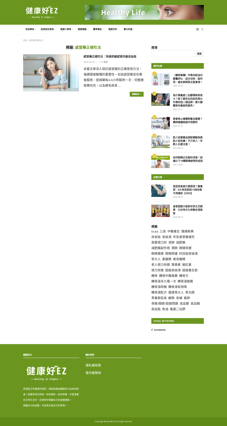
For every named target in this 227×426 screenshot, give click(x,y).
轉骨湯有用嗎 (177, 287)
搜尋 (154, 47)
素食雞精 (179, 259)
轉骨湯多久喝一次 (163, 281)
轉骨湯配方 (159, 292)
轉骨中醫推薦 (168, 276)
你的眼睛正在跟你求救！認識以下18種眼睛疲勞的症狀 (188, 159)
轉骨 (154, 276)
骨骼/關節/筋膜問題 (164, 303)
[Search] (202, 29)
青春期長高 (159, 298)
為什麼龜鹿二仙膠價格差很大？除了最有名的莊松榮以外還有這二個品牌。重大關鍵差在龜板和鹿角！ (188, 100)
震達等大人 (176, 292)
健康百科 (112, 29)
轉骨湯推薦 (185, 281)
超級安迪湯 (173, 270)
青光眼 (190, 292)
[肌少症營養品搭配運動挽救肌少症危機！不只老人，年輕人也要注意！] (160, 142)
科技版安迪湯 (188, 253)
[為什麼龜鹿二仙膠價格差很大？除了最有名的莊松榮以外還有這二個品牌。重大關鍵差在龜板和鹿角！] (160, 99)
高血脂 (156, 309)
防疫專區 (29, 29)
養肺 (187, 298)
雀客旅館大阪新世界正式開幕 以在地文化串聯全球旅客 (188, 210)
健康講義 (82, 29)
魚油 (165, 309)
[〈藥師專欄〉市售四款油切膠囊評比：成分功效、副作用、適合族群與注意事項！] (160, 79)
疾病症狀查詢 (47, 29)
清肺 (171, 242)
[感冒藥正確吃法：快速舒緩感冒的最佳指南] (51, 72)
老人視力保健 (160, 265)
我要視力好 (159, 242)
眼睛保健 (185, 248)
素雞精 (166, 259)
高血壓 (184, 303)
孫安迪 (156, 237)
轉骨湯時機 (159, 287)
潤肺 (174, 248)
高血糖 (195, 303)
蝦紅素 (186, 265)
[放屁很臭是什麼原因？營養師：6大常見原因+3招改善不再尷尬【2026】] (160, 191)
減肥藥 (180, 242)
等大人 (156, 259)
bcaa (154, 231)
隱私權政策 (93, 365)
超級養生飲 (190, 270)
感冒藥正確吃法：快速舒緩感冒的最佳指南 (110, 56)
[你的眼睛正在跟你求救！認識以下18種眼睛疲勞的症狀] (160, 162)
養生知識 (128, 29)
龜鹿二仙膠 (177, 309)
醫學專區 (97, 29)
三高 (163, 231)
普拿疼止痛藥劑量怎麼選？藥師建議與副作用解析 (188, 120)
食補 (179, 298)
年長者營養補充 (184, 237)
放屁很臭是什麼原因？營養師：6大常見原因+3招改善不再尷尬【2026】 (188, 190)
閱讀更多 (135, 94)
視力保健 (157, 270)
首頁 (25, 40)
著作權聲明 (93, 373)
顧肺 (171, 298)
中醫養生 (173, 231)
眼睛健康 (157, 253)
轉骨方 (183, 276)
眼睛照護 (171, 253)
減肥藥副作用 (160, 248)
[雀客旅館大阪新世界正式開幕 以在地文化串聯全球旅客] (160, 211)
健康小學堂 (65, 29)
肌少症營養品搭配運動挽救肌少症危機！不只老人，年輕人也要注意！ (188, 141)
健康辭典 (187, 231)
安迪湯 (166, 237)
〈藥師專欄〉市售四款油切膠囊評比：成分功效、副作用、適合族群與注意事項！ (188, 78)
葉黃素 (176, 265)
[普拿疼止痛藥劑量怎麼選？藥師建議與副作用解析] (160, 123)
